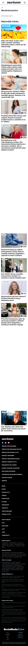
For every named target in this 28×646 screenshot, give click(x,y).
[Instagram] (6, 443)
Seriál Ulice (19, 553)
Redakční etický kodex (9, 465)
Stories (4, 501)
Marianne (20, 632)
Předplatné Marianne (9, 446)
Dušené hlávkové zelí (6, 562)
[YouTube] (9, 443)
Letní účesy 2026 (8, 556)
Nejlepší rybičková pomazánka (8, 568)
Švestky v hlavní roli (16, 562)
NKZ (8, 636)
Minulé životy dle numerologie (17, 552)
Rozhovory (5, 498)
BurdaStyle (20, 636)
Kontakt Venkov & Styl (9, 462)
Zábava (4, 495)
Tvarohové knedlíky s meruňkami (9, 566)
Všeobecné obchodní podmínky (12, 474)
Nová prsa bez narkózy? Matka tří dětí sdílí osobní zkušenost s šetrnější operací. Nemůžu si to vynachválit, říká (13, 586)
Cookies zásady (7, 477)
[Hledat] (24, 2)
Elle (3, 522)
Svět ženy (5, 526)
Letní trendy (17, 545)
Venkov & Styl (6, 514)
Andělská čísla (5, 544)
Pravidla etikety (5, 542)
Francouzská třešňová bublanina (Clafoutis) (11, 563)
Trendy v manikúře (5, 552)
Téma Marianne (7, 511)
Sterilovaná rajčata (18, 565)
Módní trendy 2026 (10, 545)
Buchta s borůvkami (15, 569)
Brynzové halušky (5, 569)
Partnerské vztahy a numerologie (9, 553)
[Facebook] (3, 443)
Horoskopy (5, 505)
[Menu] (3, 2)
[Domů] (14, 2)
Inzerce (4, 480)
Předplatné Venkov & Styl (10, 452)
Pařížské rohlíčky (20, 566)
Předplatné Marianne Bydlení (12, 449)
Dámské (20, 634)
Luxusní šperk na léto (17, 556)
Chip (3, 529)
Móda (3, 486)
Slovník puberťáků (13, 542)
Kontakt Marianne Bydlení (10, 458)
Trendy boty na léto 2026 (13, 555)
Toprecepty (6, 535)
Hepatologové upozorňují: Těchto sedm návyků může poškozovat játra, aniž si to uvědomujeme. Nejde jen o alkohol (13, 581)
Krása (4, 489)
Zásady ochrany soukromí (10, 468)
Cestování (11, 544)
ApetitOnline (6, 519)
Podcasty (5, 508)
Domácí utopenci (19, 568)
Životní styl (6, 492)
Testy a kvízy (20, 542)
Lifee (3, 532)
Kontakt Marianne (8, 455)
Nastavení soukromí (8, 471)
